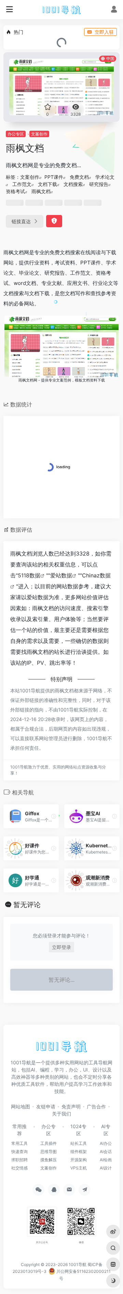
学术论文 (104, 177)
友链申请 (45, 1106)
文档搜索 (73, 184)
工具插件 (48, 1143)
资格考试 (15, 191)
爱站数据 (61, 575)
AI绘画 (106, 1159)
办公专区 (16, 133)
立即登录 (61, 947)
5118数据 (29, 575)
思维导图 (48, 1151)
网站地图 (20, 1106)
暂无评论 (27, 905)
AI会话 (106, 1151)
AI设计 (106, 1167)
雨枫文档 (41, 191)
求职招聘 (19, 1159)
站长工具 (78, 1143)
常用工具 (19, 1143)
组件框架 (78, 1151)
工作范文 (21, 184)
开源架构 (78, 1159)
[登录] (114, 10)
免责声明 (71, 1106)
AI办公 (106, 1143)
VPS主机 (78, 1167)
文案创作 (39, 133)
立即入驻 (104, 32)
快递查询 (19, 1151)
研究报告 (98, 184)
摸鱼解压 (48, 1159)
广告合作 (96, 1106)
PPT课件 (53, 177)
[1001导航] (61, 9)
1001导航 (77, 1264)
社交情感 (19, 1167)
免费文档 (79, 177)
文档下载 (47, 184)
